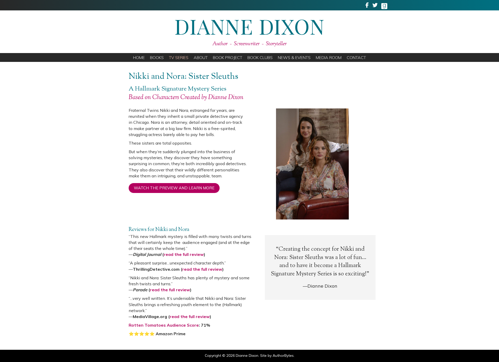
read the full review (184, 254)
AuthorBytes (283, 355)
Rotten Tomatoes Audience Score (164, 325)
